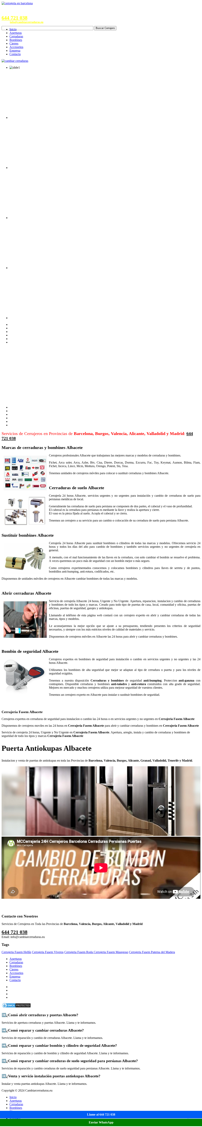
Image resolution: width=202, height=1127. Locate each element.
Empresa (14, 50)
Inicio (13, 29)
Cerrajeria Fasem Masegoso (111, 952)
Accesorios (16, 47)
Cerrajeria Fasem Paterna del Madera (152, 952)
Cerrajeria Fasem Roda (79, 952)
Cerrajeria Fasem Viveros (48, 952)
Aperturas (15, 32)
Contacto (15, 54)
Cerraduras (16, 36)
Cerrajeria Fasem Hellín (16, 952)
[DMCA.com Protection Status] (16, 1007)
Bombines (15, 40)
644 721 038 (14, 18)
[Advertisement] (101, 374)
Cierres (13, 43)
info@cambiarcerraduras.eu (26, 22)
